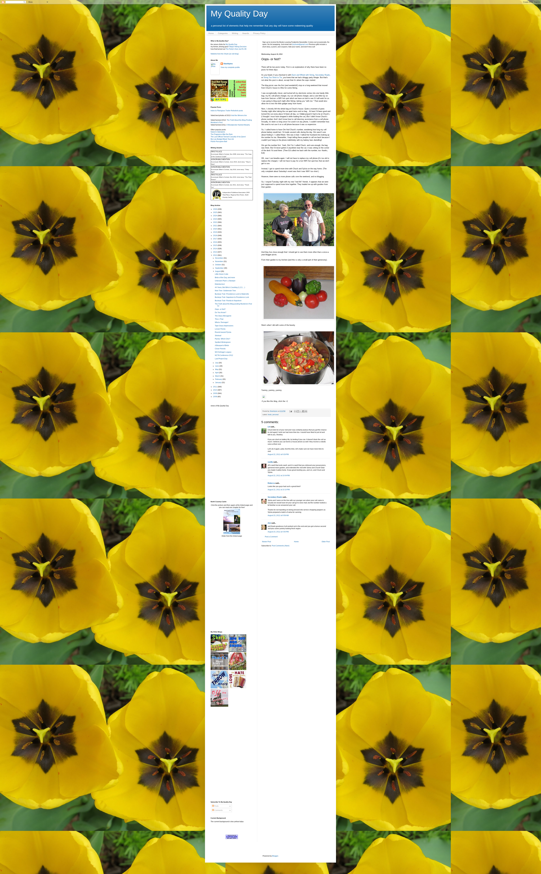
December (219, 258)
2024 (215, 216)
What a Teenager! (221, 322)
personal (275, 414)
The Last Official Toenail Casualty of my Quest (228, 137)
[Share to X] (300, 411)
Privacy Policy (259, 33)
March (217, 376)
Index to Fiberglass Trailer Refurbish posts (227, 111)
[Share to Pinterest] (306, 411)
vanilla (270, 462)
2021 (215, 226)
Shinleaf (218, 336)
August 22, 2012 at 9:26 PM (278, 454)
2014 (215, 249)
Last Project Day (221, 359)
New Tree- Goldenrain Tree (225, 291)
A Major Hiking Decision (237, 47)
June (217, 366)
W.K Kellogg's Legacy (223, 352)
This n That (219, 319)
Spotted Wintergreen (223, 342)
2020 (215, 229)
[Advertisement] (219, 453)
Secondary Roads (322, 75)
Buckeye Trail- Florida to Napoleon (228, 301)
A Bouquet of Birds (222, 345)
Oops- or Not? (220, 309)
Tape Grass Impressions (224, 326)
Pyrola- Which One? (222, 339)
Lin (269, 427)
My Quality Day (239, 13)
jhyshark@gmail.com (300, 44)
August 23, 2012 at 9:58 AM (278, 515)
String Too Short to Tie (272, 77)
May (217, 369)
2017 (215, 239)
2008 (215, 397)
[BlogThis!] (298, 411)
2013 (215, 252)
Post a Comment (271, 537)
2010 (215, 390)
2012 (215, 255)
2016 (215, 242)
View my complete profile (230, 67)
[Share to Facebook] (303, 411)
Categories (223, 33)
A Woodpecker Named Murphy (238, 125)
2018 (215, 236)
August (218, 271)
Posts (216, 806)
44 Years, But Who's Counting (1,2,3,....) (230, 287)
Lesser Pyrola (220, 329)
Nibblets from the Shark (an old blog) (225, 54)
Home (211, 33)
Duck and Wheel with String (303, 75)
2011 (215, 387)
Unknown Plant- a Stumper (225, 281)
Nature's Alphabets (218, 132)
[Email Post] (290, 411)
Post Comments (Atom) (280, 546)
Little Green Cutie (221, 274)
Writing (235, 33)
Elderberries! (220, 284)
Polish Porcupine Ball (219, 141)
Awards (245, 33)
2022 (215, 222)
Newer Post (266, 542)
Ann (269, 523)
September (219, 268)
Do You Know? (220, 312)
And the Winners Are (239, 115)
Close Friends (220, 349)
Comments (218, 810)
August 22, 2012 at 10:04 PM (279, 476)
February (218, 379)
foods (270, 414)
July (217, 363)
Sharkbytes (228, 64)
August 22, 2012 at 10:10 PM (279, 490)
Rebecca (271, 483)
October (218, 265)
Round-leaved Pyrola (223, 332)
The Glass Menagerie (223, 316)
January (218, 383)
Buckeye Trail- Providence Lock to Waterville (232, 294)
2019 (215, 232)
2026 (215, 209)
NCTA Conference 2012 (224, 355)
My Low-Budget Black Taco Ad (222, 139)
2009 (215, 393)
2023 (215, 219)
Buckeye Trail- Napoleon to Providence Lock (232, 297)
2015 (215, 245)
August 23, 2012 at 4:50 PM (278, 532)
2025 (215, 212)
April (217, 373)
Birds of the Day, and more (225, 278)
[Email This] (295, 411)
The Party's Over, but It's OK (236, 49)
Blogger (275, 856)
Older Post (326, 542)
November (219, 261)
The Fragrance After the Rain (222, 134)
